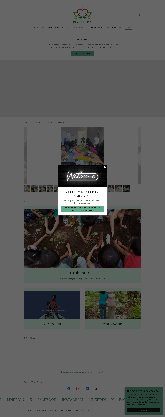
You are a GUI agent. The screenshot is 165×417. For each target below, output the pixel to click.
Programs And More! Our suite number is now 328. (82, 209)
